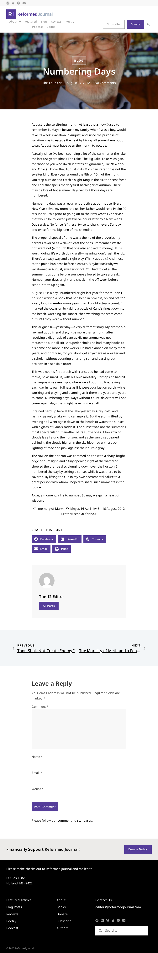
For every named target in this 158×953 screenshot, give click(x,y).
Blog (44, 21)
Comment (40, 706)
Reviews (56, 21)
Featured (31, 21)
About (13, 21)
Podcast (37, 27)
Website (37, 788)
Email (37, 772)
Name (37, 756)
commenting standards (75, 820)
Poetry (70, 21)
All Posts (49, 606)
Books (51, 27)
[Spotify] (18, 3)
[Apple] (13, 3)
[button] (148, 24)
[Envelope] (24, 3)
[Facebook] (7, 3)
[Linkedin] (102, 920)
